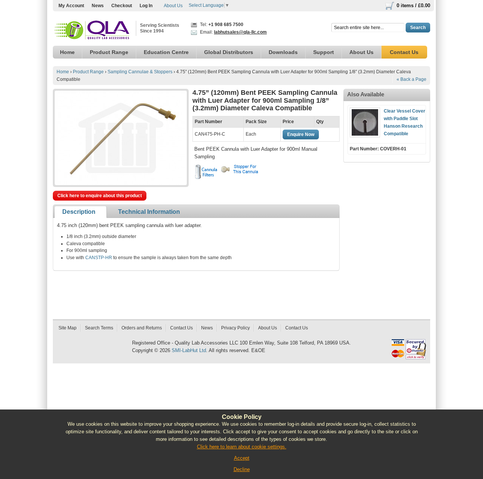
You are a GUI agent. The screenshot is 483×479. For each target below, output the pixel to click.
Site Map (67, 328)
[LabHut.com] (92, 30)
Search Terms (99, 328)
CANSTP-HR (98, 257)
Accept (241, 458)
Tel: (221, 24)
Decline (242, 469)
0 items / (413, 5)
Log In (146, 5)
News (98, 5)
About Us (173, 5)
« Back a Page (411, 79)
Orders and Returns (142, 328)
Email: (233, 32)
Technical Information (149, 212)
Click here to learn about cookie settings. (241, 447)
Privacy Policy (235, 328)
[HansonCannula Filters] (206, 171)
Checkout (121, 5)
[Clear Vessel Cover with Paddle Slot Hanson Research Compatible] (365, 122)
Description (78, 212)
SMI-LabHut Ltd (189, 350)
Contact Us (181, 328)
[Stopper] (240, 169)
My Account (71, 5)
